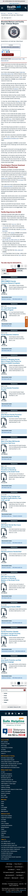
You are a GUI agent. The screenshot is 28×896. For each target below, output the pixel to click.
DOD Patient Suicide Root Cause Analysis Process (11, 526)
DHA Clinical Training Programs (7, 758)
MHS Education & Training (7, 756)
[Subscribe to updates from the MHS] (22, 714)
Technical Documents (5, 837)
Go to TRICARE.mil (5, 841)
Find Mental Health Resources (7, 853)
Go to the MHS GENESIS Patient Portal (9, 845)
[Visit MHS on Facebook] (12, 714)
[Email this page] (9, 52)
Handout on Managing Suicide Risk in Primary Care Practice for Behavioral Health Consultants (11, 361)
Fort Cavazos (20, 180)
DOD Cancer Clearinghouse (6, 774)
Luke (10, 119)
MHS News (3, 799)
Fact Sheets (3, 819)
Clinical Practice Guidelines (6, 815)
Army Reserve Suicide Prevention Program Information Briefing (11, 415)
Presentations (4, 831)
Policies (2, 829)
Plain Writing (18, 875)
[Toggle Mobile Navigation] (2, 8)
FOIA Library (3, 821)
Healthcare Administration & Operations (9, 781)
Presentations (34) (11, 270)
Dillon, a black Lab (18, 250)
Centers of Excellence (5, 785)
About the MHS (5, 740)
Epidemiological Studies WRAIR (10, 607)
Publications (3, 833)
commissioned (5, 227)
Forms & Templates (5, 823)
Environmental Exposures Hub (8, 651)
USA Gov (6, 878)
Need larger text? (7, 18)
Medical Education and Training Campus (9, 765)
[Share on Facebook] (2, 52)
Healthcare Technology (6, 677)
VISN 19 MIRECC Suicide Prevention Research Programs (10, 282)
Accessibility (10, 869)
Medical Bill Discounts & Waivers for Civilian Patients (11, 789)
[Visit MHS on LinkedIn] (9, 714)
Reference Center (5, 813)
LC (4, 253)
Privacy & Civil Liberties (6, 791)
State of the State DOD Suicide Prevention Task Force (10, 442)
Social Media (3, 809)
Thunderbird (8, 238)
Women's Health (4, 797)
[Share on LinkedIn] (7, 52)
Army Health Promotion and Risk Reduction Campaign (11, 661)
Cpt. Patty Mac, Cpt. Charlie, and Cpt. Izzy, (11, 239)
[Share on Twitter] (5, 52)
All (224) (3, 270)
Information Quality (19, 872)
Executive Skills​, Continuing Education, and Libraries (11, 763)
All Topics (3, 772)
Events (5, 695)
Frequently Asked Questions (6, 825)
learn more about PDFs (15, 891)
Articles (5, 693)
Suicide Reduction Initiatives (10, 335)
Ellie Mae (12, 232)
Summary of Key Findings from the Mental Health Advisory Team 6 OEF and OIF (11, 498)
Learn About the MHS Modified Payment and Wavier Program (13, 847)
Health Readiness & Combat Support (8, 783)
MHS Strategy (4, 745)
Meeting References (5, 827)
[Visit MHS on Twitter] (15, 714)
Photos (5, 698)
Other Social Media (8, 54)
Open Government (9, 875)
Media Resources (4, 811)
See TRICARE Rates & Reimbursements (9, 851)
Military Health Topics (6, 770)
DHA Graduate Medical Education (7, 759)
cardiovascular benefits (8, 186)
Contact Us (3, 753)
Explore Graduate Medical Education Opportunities (11, 857)
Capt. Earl (14, 224)
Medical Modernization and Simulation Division (10, 767)
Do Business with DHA (5, 855)
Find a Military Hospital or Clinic (7, 843)
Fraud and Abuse (17, 867)
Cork (20, 255)
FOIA (18, 869)
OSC (21, 878)
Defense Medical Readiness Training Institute (10, 761)
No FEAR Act (8, 867)
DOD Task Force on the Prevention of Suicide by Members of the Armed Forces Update (10, 579)
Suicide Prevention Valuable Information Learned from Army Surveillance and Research (10, 633)
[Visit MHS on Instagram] (6, 714)
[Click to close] (26, 318)
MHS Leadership (4, 741)
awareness (16, 89)
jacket (8, 136)
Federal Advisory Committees (7, 747)
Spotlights (6, 700)
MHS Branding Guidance (6, 751)
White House (14, 878)
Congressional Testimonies (6, 817)
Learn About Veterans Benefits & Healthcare (9, 849)
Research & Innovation (6, 299)
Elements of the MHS (5, 743)
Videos (5, 702)
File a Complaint (4, 859)
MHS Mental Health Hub (17, 299)
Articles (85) (19, 270)
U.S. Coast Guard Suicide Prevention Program (9, 309)
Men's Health (3, 795)
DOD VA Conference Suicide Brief (11, 552)
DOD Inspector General (7, 872)
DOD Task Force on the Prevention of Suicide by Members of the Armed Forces (10, 470)
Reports (2, 835)
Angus (18, 101)
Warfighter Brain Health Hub (6, 776)
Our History (3, 749)
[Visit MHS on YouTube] (19, 714)
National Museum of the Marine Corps (11, 138)
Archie (20, 77)
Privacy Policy (17, 864)
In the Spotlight (4, 807)
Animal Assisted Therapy (16, 59)
